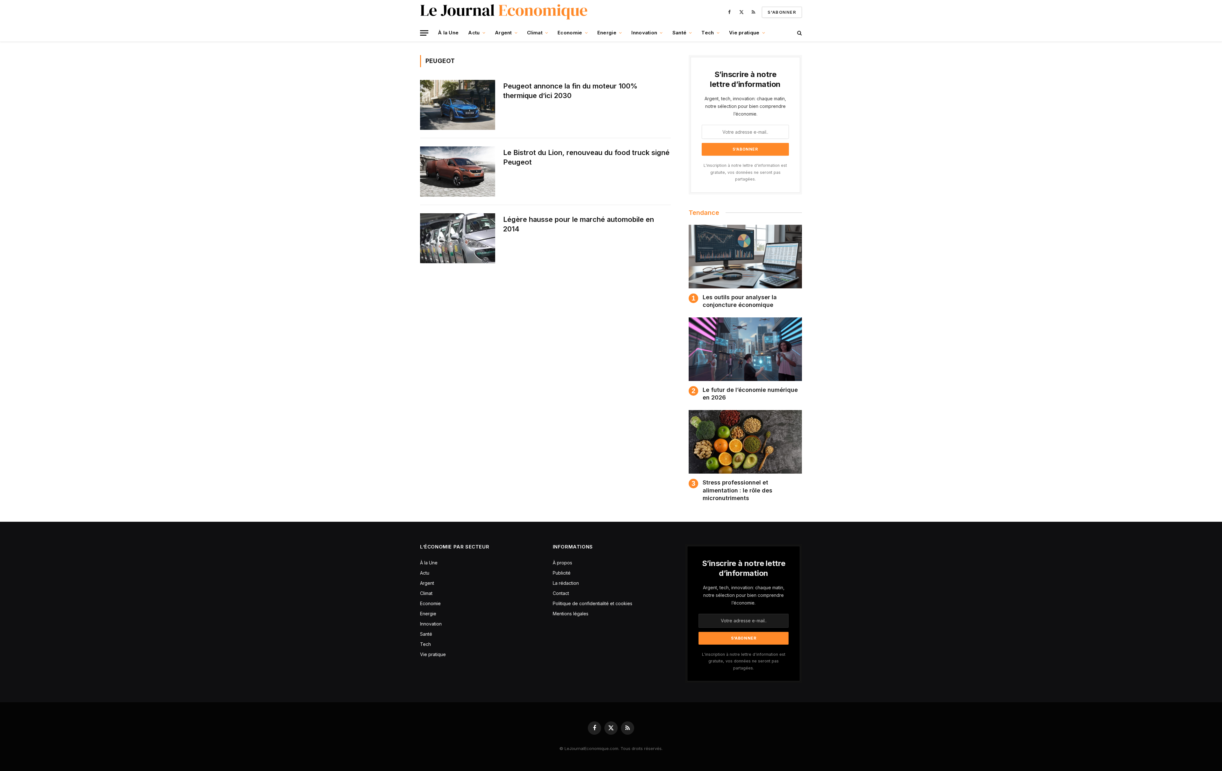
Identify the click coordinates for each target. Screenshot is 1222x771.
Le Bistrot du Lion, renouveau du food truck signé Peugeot (586, 157)
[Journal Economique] (504, 12)
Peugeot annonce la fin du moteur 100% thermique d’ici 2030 (570, 91)
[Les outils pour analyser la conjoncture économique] (745, 256)
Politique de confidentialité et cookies (593, 603)
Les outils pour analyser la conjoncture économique (740, 301)
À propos (562, 562)
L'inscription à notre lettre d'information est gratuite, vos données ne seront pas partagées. (745, 172)
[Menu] (424, 33)
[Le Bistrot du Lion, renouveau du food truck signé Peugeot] (457, 171)
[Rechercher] (799, 33)
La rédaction (566, 583)
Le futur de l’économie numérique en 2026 (750, 393)
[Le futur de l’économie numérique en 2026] (745, 349)
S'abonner (782, 12)
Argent (503, 33)
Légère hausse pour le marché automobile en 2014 (578, 224)
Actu (474, 33)
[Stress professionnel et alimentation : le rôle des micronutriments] (745, 442)
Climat (535, 33)
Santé (679, 33)
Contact (561, 593)
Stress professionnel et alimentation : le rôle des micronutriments (737, 490)
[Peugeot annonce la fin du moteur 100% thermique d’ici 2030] (457, 105)
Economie (570, 33)
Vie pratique (744, 33)
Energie (606, 33)
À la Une (448, 33)
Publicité (562, 573)
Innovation (644, 33)
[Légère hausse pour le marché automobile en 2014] (457, 238)
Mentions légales (570, 613)
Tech (707, 33)
